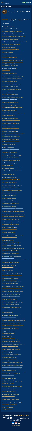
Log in (24, 2)
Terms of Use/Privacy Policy (16, 425)
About (29, 6)
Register (27, 2)
